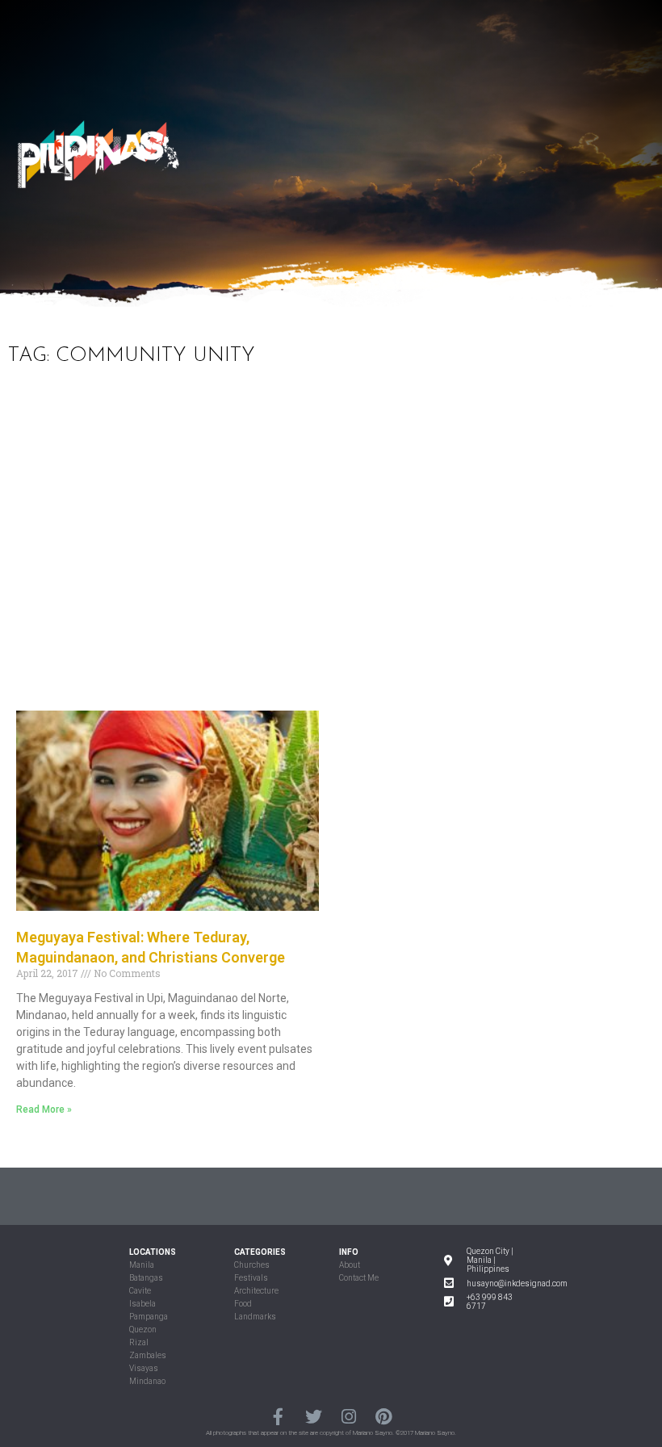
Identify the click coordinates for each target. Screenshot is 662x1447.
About (349, 1264)
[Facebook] (278, 1416)
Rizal (139, 1342)
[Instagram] (348, 1416)
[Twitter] (313, 1416)
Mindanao (147, 1381)
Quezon (143, 1329)
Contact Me (359, 1277)
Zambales (147, 1355)
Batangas (146, 1277)
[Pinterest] (383, 1416)
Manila (141, 1264)
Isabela (142, 1303)
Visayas (143, 1368)
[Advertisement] (331, 549)
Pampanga (148, 1316)
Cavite (140, 1290)
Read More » (44, 1109)
